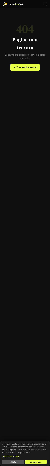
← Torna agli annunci (25, 67)
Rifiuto (13, 462)
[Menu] (44, 4)
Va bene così (36, 462)
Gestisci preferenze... (11, 456)
